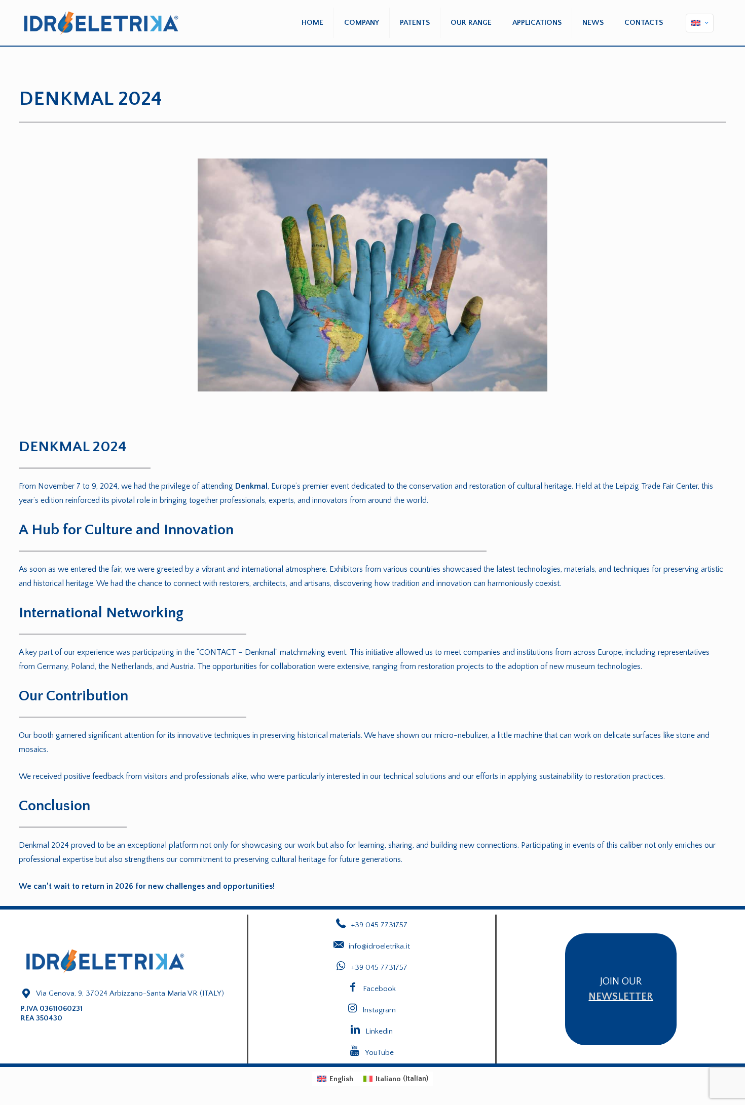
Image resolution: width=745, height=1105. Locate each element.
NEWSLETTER (620, 996)
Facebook (379, 988)
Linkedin (379, 1031)
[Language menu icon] (700, 23)
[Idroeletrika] (101, 23)
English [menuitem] (341, 1079)
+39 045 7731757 (379, 967)
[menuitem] (335, 1078)
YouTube (379, 1052)
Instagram (379, 1010)
